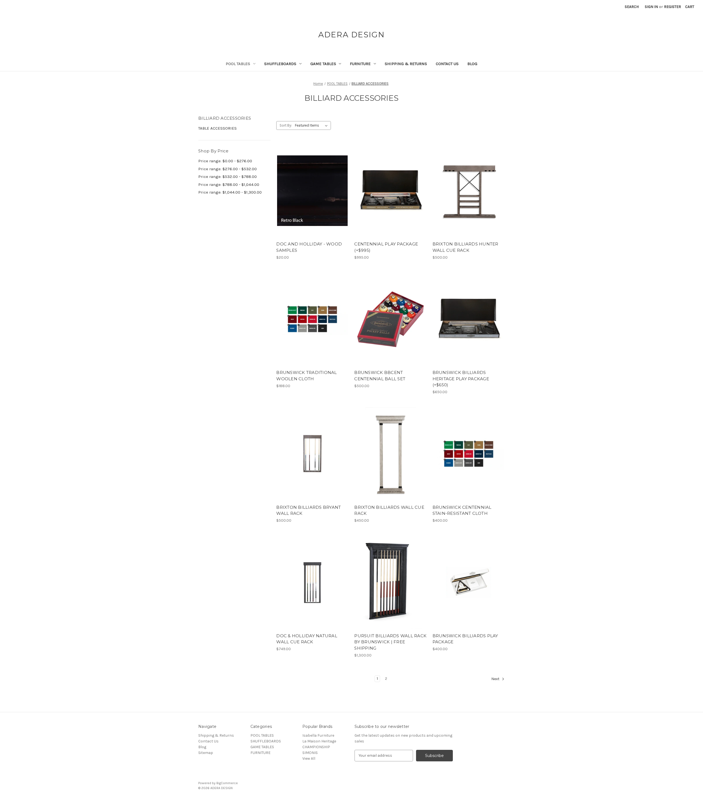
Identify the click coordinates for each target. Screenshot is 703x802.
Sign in (651, 6)
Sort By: (286, 125)
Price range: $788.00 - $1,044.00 (228, 184)
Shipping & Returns (406, 63)
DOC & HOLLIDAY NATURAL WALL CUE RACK (306, 639)
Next (495, 679)
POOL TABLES (238, 63)
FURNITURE (360, 63)
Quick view (308, 181)
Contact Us (447, 63)
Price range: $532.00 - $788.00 (227, 176)
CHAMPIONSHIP (316, 747)
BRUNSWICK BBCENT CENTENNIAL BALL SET (379, 375)
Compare (311, 191)
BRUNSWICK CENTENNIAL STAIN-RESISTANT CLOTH (462, 510)
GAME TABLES (323, 63)
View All (308, 758)
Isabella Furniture (318, 735)
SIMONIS (310, 752)
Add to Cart (390, 200)
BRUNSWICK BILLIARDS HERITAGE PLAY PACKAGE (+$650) (461, 378)
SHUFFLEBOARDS (280, 63)
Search (632, 6)
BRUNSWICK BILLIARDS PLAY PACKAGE (465, 639)
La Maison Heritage (319, 741)
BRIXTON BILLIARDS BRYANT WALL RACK (308, 510)
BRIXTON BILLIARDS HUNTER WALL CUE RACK (465, 247)
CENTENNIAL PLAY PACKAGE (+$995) (386, 247)
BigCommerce (227, 783)
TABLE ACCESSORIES (217, 128)
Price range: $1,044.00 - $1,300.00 (230, 192)
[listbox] (312, 125)
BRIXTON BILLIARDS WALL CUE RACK (389, 510)
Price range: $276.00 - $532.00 (227, 168)
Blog (472, 63)
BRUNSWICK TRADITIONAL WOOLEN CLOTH (306, 375)
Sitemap (205, 752)
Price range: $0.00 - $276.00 (225, 160)
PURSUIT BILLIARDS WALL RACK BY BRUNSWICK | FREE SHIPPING (390, 642)
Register (672, 6)
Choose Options (312, 200)
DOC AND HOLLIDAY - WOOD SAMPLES (309, 247)
